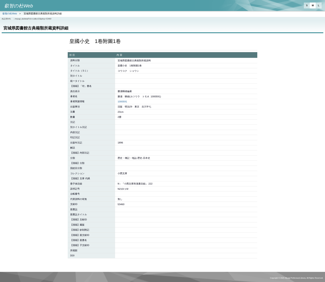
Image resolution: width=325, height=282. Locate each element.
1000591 (122, 101)
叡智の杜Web (10, 13)
